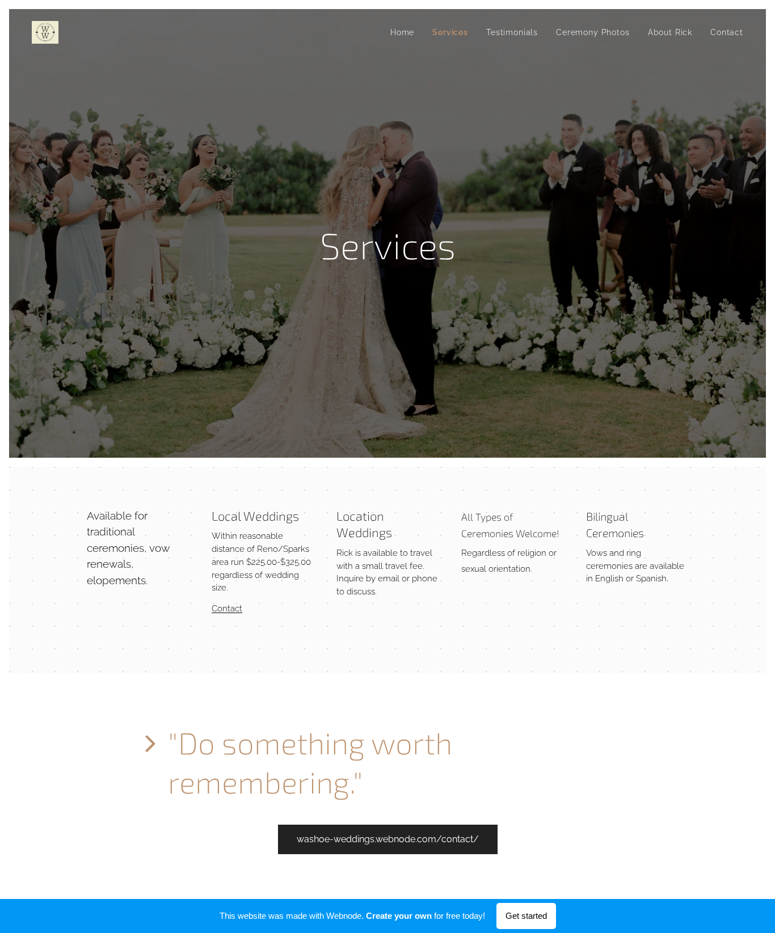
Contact (227, 608)
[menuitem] (405, 32)
